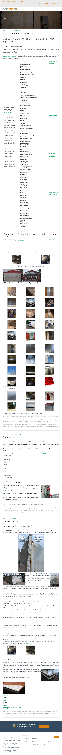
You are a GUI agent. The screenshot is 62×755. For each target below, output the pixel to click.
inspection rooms (31, 419)
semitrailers (38, 424)
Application (5, 507)
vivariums (10, 427)
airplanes (22, 711)
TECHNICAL (46, 3)
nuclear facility (22, 510)
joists (15, 510)
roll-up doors (24, 637)
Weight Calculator (26, 738)
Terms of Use (35, 744)
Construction (9, 437)
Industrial (4, 711)
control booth (5, 418)
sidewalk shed (15, 512)
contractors (47, 448)
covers (20, 418)
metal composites (8, 155)
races (44, 510)
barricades (20, 416)
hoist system (52, 508)
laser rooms (45, 419)
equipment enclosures (53, 418)
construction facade (51, 507)
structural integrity (44, 713)
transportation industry (33, 714)
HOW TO (51, 3)
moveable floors (47, 421)
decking (31, 418)
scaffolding (10, 512)
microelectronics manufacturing (37, 421)
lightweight (49, 711)
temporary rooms (41, 426)
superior (4, 714)
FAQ (54, 3)
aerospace (14, 711)
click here (28, 643)
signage (4, 426)
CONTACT (57, 5)
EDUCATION (41, 3)
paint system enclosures (32, 423)
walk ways (14, 427)
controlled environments (13, 418)
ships (51, 424)
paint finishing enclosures (22, 423)
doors (44, 418)
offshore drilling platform (30, 510)
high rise (47, 508)
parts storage (40, 423)
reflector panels (28, 424)
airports (22, 507)
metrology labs (28, 421)
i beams (8, 510)
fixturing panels (6, 419)
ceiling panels (25, 416)
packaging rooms (12, 423)
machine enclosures (12, 421)
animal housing (15, 416)
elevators (47, 418)
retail (52, 510)
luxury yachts (50, 419)
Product (8, 416)
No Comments (18, 30)
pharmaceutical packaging (48, 423)
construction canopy (43, 507)
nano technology (54, 421)
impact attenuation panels (22, 419)
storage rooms (25, 426)
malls (18, 510)
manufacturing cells (20, 421)
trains (28, 714)
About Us (25, 743)
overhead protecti (39, 510)
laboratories (38, 419)
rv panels (33, 424)
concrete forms (35, 507)
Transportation (10, 521)
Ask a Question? (35, 742)
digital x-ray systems (38, 418)
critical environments (26, 418)
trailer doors (23, 714)
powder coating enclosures (15, 424)
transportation (48, 426)
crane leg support (15, 508)
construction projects (7, 508)
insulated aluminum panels (9, 56)
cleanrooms (36, 416)
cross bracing (21, 508)
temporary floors (22, 512)
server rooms (43, 424)
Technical (25, 741)
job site (12, 510)
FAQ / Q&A (25, 739)
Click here (18, 627)
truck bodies (54, 426)
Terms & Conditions (34, 740)
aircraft (18, 711)
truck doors (46, 714)
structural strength (52, 713)
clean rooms (30, 416)
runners (54, 510)
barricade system (28, 507)
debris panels (27, 508)
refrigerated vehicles (17, 713)
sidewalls (54, 424)
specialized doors (9, 426)
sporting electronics (17, 426)
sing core (38, 713)
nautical (7, 713)
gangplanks (14, 419)
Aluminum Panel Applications (18, 33)
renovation (48, 510)
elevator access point (38, 508)
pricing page (42, 51)
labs (41, 419)
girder (44, 508)
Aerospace (5, 695)
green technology (43, 711)
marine (4, 713)
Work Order (38, 664)
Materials (4, 416)
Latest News (34, 738)
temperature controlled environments (13, 714)
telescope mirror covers (33, 426)
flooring (10, 419)
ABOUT (36, 3)
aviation (25, 711)
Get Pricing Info (44, 726)
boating (29, 711)
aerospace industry (17, 507)
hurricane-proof (6, 490)
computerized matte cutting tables (51, 416)
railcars (23, 424)
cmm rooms (41, 416)
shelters (48, 424)
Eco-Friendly (36, 711)
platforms (8, 424)
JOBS (58, 3)
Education (9, 507)
